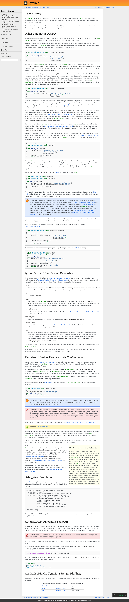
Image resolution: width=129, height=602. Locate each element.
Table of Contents (7, 11)
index (112, 7)
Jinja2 (43, 588)
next (102, 7)
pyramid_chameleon (62, 586)
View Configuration (7, 46)
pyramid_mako (61, 590)
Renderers (5, 38)
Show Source (4, 53)
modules (107, 7)
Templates (46, 7)
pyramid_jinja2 (61, 588)
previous (97, 7)
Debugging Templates (8, 24)
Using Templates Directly (9, 16)
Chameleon (45, 586)
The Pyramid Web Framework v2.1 (32, 7)
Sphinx (86, 600)
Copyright (41, 600)
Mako (57, 172)
